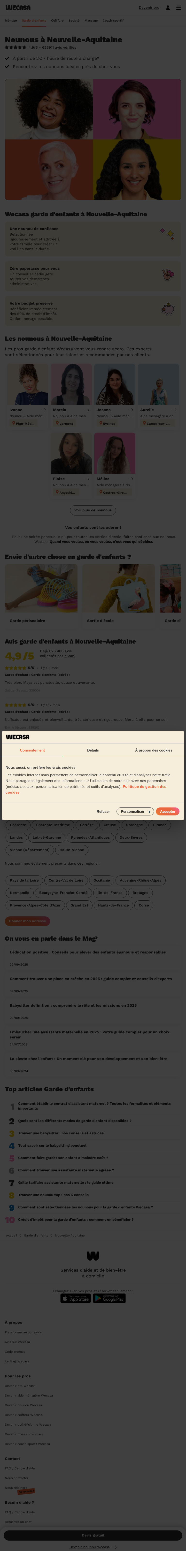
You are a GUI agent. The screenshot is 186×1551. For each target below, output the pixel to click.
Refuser (103, 811)
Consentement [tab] (32, 750)
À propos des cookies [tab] (153, 750)
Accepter (167, 811)
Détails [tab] (93, 750)
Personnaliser (132, 811)
